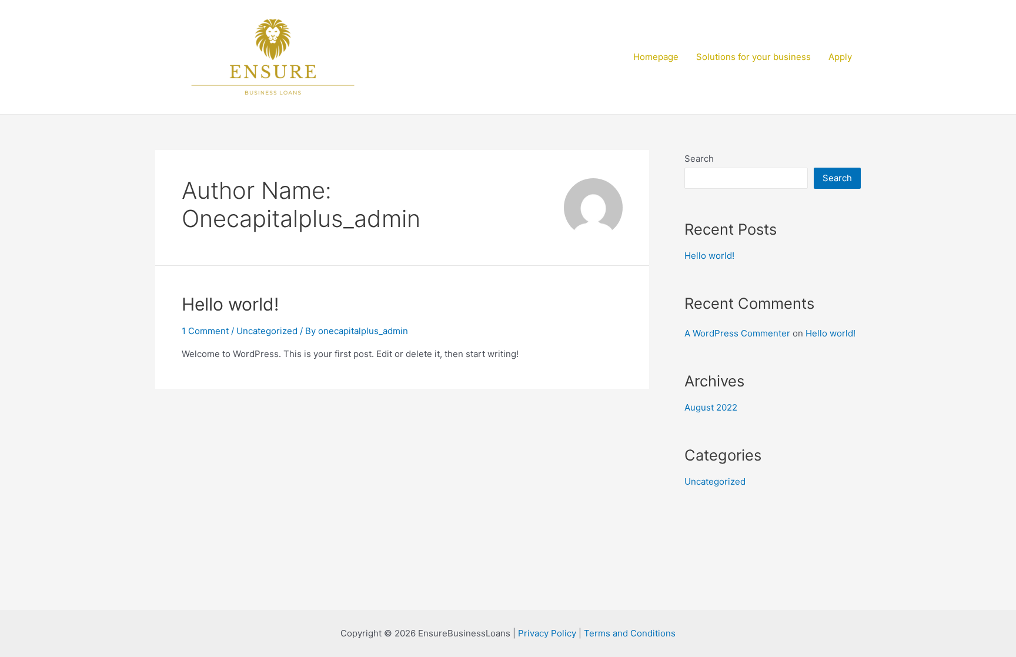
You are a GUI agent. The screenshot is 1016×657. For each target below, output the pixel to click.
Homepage (656, 56)
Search (699, 158)
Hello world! (230, 304)
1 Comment (205, 330)
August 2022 (710, 407)
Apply (840, 56)
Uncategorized (267, 330)
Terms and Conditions (630, 633)
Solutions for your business (753, 56)
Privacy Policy (547, 633)
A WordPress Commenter (737, 333)
